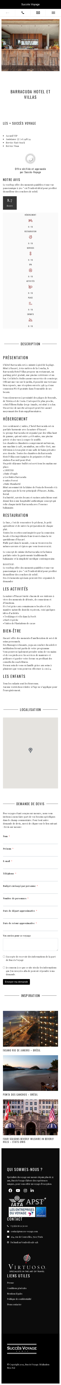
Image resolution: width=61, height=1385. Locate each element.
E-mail (6, 861)
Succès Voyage (30, 4)
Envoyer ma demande (16, 982)
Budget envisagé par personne (19, 886)
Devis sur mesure (12, 827)
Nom (5, 836)
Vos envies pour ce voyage (17, 935)
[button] (54, 45)
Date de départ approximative (19, 910)
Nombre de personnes (14, 898)
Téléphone (8, 873)
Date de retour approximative (19, 923)
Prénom (7, 848)
